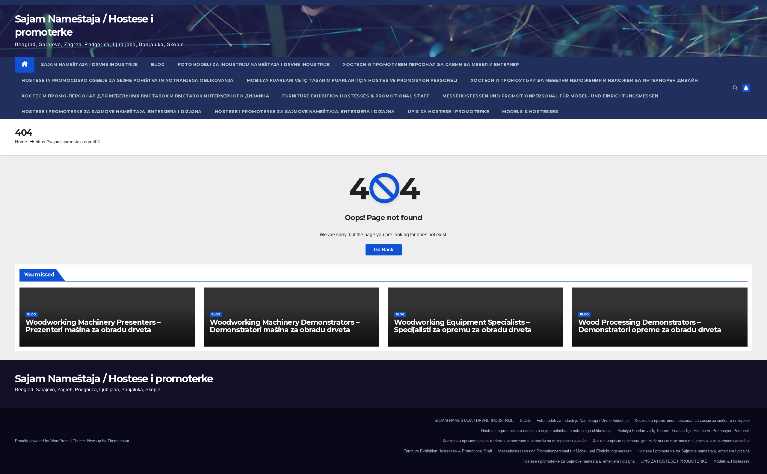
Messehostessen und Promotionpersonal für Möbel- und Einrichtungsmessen (550, 96)
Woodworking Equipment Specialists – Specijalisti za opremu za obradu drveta (463, 326)
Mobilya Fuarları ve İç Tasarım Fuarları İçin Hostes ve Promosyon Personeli (352, 80)
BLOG (158, 64)
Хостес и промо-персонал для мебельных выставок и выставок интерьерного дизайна (145, 96)
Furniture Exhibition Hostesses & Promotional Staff (355, 96)
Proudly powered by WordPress (43, 441)
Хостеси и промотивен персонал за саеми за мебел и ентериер (431, 64)
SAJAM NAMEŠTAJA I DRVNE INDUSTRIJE (89, 64)
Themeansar (118, 441)
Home (21, 141)
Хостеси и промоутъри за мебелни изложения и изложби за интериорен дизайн (584, 80)
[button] (735, 88)
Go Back (383, 249)
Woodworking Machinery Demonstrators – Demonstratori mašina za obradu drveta (284, 326)
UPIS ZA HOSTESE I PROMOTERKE (448, 111)
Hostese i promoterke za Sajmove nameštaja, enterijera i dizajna (112, 111)
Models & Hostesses (530, 111)
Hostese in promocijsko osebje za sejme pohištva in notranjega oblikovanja (128, 80)
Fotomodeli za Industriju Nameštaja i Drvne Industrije (254, 64)
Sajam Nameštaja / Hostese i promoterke (114, 378)
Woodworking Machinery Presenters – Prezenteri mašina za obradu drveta (92, 326)
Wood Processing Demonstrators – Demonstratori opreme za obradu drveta (649, 326)
